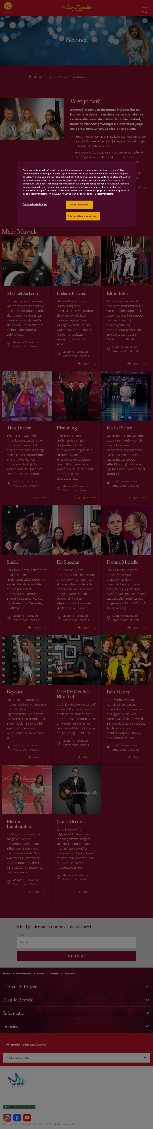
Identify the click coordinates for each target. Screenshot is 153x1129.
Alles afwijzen (79, 204)
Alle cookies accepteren (83, 216)
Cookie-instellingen (35, 204)
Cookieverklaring (104, 194)
